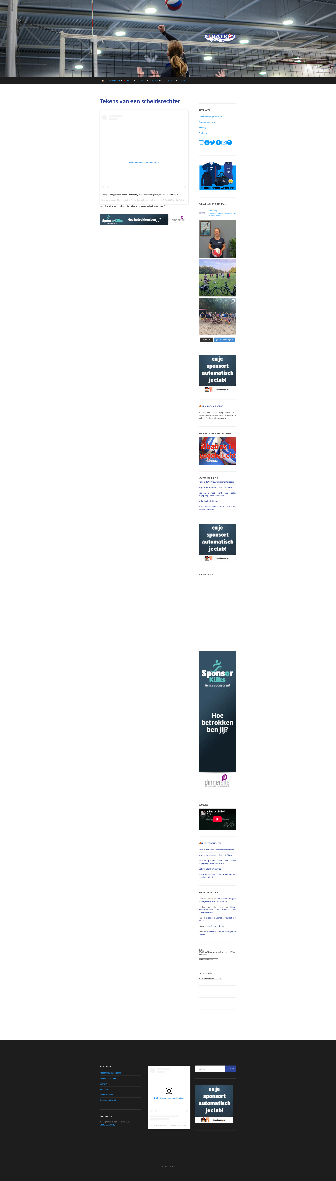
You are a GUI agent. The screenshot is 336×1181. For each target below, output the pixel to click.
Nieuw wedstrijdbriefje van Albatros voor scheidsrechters (217, 910)
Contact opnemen (207, 122)
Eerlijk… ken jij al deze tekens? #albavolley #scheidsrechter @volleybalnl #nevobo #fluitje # (140, 195)
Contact (185, 81)
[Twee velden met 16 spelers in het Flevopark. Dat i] (217, 277)
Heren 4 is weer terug (214, 926)
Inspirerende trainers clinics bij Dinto (215, 487)
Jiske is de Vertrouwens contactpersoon (216, 481)
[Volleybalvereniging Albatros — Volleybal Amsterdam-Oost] (219, 38)
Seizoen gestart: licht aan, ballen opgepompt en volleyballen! (217, 494)
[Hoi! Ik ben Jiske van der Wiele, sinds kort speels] (217, 239)
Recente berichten (211, 843)
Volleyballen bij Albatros (210, 501)
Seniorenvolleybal (108, 1100)
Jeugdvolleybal (106, 1094)
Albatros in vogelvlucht (110, 1072)
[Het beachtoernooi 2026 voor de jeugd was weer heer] (217, 316)
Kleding (202, 127)
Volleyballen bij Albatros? (210, 116)
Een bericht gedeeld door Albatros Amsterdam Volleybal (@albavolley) (179, 1125)
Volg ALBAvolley (107, 1124)
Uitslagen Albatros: (212, 406)
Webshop (104, 1089)
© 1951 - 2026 (168, 1166)
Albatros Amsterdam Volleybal (136, 200)
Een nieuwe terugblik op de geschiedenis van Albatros (217, 900)
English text (204, 133)
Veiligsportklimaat (108, 1078)
